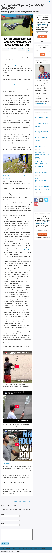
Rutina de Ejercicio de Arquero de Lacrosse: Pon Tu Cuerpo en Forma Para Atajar (42, 146)
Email (2, 518)
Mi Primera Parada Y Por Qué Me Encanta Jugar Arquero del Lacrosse (16, 500)
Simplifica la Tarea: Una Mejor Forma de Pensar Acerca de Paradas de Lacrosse (42, 117)
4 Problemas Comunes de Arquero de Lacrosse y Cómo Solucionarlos (42, 139)
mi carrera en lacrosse (17, 56)
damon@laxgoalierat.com (40, 103)
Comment (3, 528)
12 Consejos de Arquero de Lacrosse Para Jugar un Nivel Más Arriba (42, 125)
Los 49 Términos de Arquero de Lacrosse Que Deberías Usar (41, 180)
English (48, 1)
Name (2, 514)
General (12, 16)
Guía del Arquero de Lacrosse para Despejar (23, 501)
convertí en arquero (13, 65)
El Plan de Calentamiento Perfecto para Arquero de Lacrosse (41, 172)
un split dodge (25, 249)
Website (3, 523)
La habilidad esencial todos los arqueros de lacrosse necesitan (17, 41)
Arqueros (7, 16)
